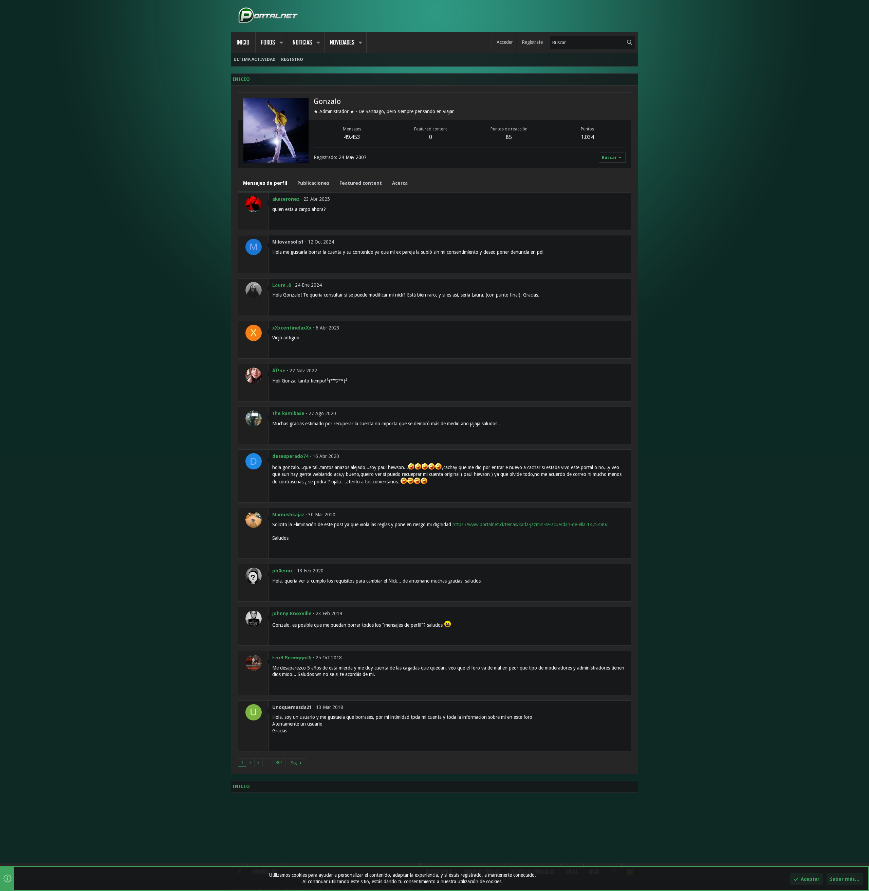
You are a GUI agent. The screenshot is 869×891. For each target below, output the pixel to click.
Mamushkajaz (288, 514)
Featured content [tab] (360, 183)
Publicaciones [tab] (313, 183)
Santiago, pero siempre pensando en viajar (410, 111)
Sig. (294, 762)
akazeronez (285, 199)
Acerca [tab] (400, 183)
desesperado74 (290, 456)
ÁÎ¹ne (278, 370)
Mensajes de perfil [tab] (265, 183)
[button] (281, 42)
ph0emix (282, 570)
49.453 (352, 137)
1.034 (587, 137)
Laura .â (281, 285)
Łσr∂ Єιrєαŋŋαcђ (292, 657)
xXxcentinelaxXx (292, 328)
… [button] (267, 762)
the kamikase (288, 413)
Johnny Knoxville (292, 613)
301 (279, 762)
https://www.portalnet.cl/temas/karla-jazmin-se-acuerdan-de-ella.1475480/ (530, 524)
